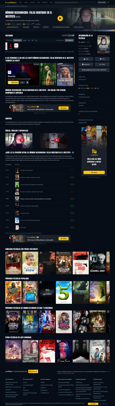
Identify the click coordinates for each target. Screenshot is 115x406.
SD (36, 40)
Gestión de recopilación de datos (65, 373)
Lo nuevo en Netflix (63, 382)
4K (29, 40)
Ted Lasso (26, 390)
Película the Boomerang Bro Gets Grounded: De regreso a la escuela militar (84, 389)
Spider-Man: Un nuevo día (13, 387)
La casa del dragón (28, 385)
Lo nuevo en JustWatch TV (66, 394)
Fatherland (79, 382)
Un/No (25, 382)
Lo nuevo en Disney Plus (65, 392)
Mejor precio (17, 40)
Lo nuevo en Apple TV (64, 389)
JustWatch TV (45, 393)
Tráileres (45, 27)
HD (33, 40)
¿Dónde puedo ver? (12, 27)
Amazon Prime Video (47, 385)
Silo (24, 387)
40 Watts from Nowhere (83, 398)
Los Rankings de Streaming (61, 27)
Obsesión (8, 389)
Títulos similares (79, 27)
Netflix (43, 382)
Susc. (6, 46)
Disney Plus (44, 390)
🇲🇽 (69, 40)
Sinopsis (36, 27)
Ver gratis (26, 27)
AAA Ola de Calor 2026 (82, 385)
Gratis (24, 40)
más (22, 82)
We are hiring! (33, 371)
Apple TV (43, 387)
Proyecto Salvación (10, 392)
